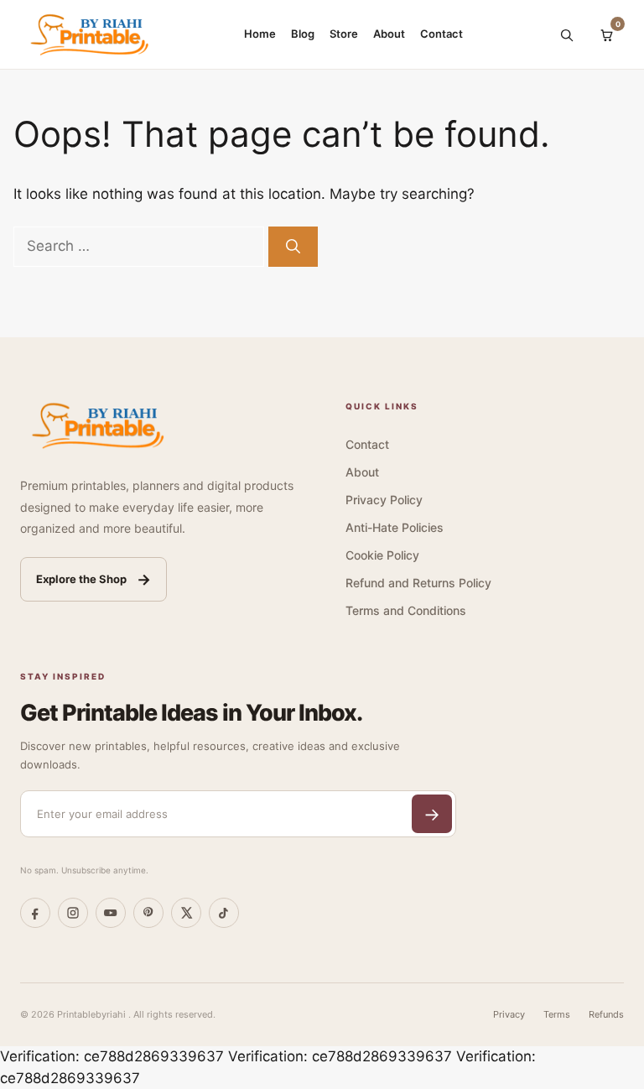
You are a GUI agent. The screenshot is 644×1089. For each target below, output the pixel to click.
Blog (302, 33)
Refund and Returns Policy (418, 583)
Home (260, 33)
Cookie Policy (382, 555)
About (389, 33)
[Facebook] (35, 913)
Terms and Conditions (405, 610)
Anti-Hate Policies (394, 527)
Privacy (509, 1014)
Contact (441, 33)
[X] (186, 913)
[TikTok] (224, 913)
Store (344, 33)
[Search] (566, 34)
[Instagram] (73, 913)
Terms (556, 1014)
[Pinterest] (148, 913)
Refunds (606, 1014)
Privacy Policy (384, 499)
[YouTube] (111, 913)
